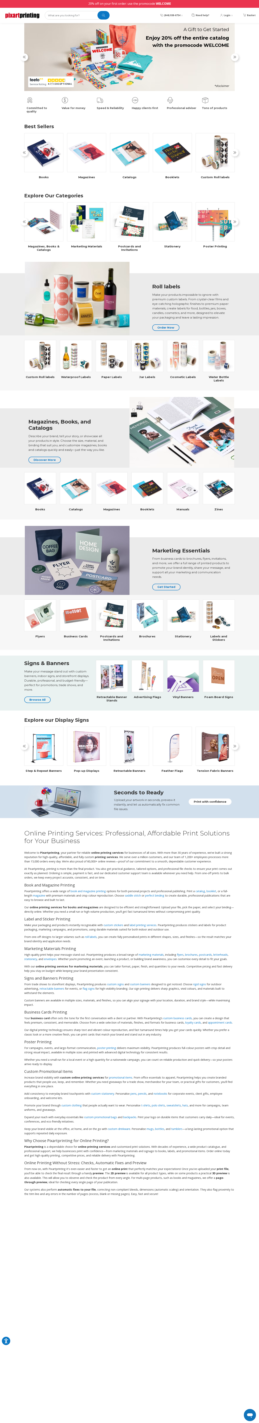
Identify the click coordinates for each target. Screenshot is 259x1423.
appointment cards (220, 1022)
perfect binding (154, 895)
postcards (205, 954)
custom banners (140, 984)
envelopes (50, 959)
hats (185, 1105)
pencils (142, 1093)
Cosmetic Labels (183, 377)
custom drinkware (119, 1129)
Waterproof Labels (76, 377)
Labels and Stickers (218, 638)
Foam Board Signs (218, 697)
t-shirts (145, 1105)
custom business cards (177, 1018)
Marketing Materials (86, 246)
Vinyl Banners (183, 697)
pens (133, 1093)
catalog (200, 891)
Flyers (40, 636)
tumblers (176, 1129)
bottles (159, 1129)
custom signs (115, 984)
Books (44, 177)
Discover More (45, 460)
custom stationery (102, 1093)
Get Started (166, 587)
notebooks (160, 1093)
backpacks (129, 1117)
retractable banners (52, 988)
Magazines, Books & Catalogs (44, 248)
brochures (191, 954)
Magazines (86, 177)
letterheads (220, 954)
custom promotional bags (100, 1117)
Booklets (172, 177)
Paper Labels (111, 377)
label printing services (143, 925)
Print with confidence (210, 801)
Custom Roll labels (215, 177)
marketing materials (151, 954)
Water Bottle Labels (219, 378)
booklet (211, 891)
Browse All (37, 699)
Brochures (147, 636)
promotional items (120, 1077)
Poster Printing (215, 246)
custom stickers (113, 925)
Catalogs (129, 177)
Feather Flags (172, 771)
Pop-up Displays (86, 771)
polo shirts (158, 1105)
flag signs (89, 988)
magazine (39, 895)
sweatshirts (173, 1105)
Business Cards (76, 636)
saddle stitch (133, 895)
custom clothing (71, 1105)
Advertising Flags (147, 697)
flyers (180, 954)
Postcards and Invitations (129, 248)
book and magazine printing (88, 891)
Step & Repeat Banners (44, 771)
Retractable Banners (130, 771)
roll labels (91, 937)
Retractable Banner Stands (112, 698)
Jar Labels (147, 377)
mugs (150, 1129)
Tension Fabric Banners (215, 771)
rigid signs (199, 984)
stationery (30, 959)
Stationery (172, 246)
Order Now (165, 327)
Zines (218, 509)
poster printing (106, 1048)
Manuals (183, 509)
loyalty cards (193, 1022)
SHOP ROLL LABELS (203, 84)
